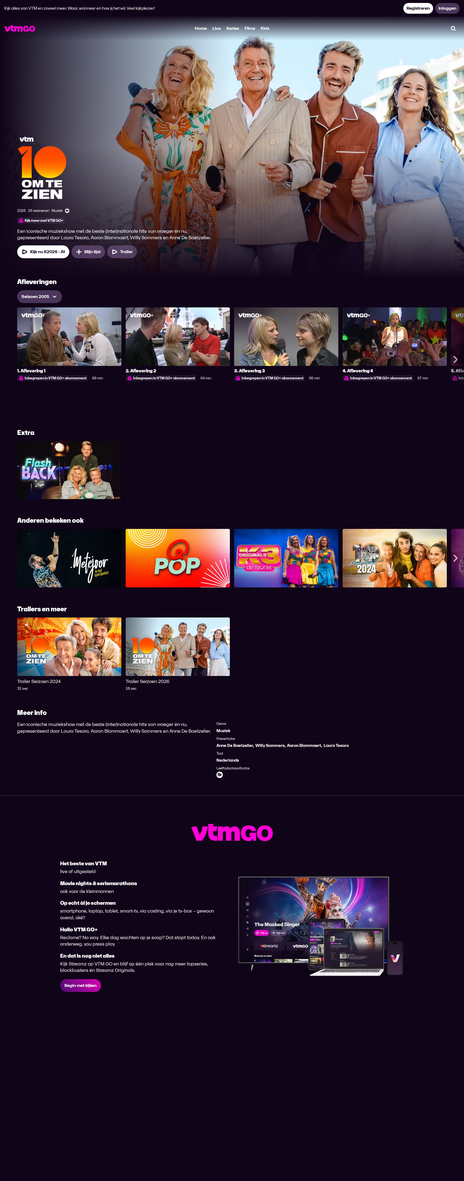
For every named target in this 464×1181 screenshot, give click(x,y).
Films (250, 28)
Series (232, 28)
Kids (265, 28)
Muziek (223, 730)
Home (201, 28)
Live (216, 28)
